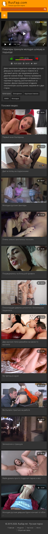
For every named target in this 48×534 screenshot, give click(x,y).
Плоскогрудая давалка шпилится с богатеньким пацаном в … (23, 309)
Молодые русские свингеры (14, 205)
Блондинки (17, 93)
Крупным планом (31, 93)
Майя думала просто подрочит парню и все (21, 478)
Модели (20, 528)
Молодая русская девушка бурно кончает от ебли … (23, 513)
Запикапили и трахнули (12, 444)
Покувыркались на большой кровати (18, 273)
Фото (38, 528)
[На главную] (16, 3)
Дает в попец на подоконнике (15, 171)
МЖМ (6, 98)
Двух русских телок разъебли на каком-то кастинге (20, 343)
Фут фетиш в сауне (10, 376)
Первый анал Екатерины (13, 137)
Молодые (15, 98)
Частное (30, 528)
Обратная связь (24, 530)
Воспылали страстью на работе (16, 410)
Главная (11, 528)
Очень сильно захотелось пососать (18, 239)
